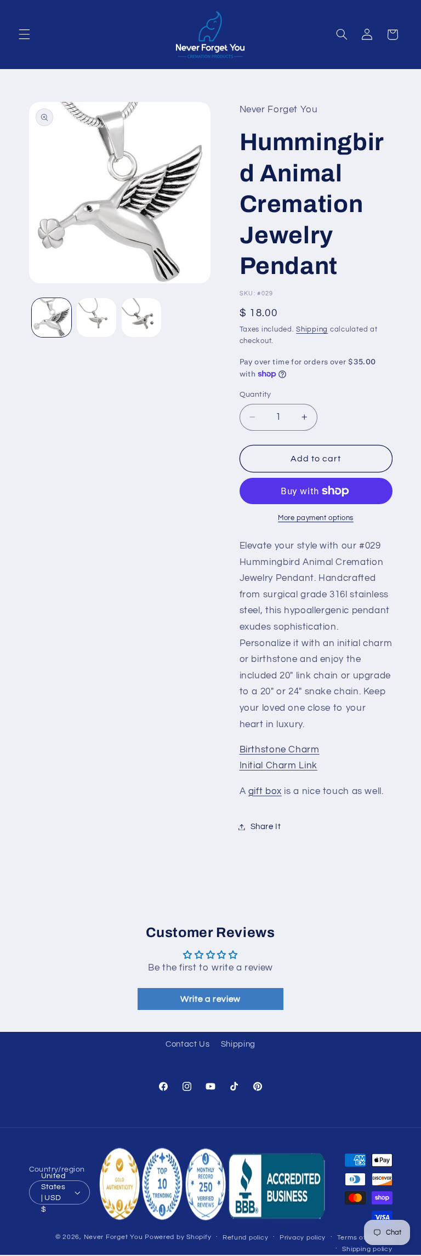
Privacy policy (303, 1238)
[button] (24, 34)
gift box (265, 791)
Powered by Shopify (178, 1237)
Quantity (255, 394)
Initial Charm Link (278, 765)
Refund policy (246, 1238)
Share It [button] (266, 827)
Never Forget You (113, 1237)
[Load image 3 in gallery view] (141, 318)
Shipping (312, 329)
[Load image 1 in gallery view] (51, 318)
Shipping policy (367, 1249)
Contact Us (187, 1044)
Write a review (210, 999)
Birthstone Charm (280, 750)
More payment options (316, 518)
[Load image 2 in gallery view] (96, 318)
